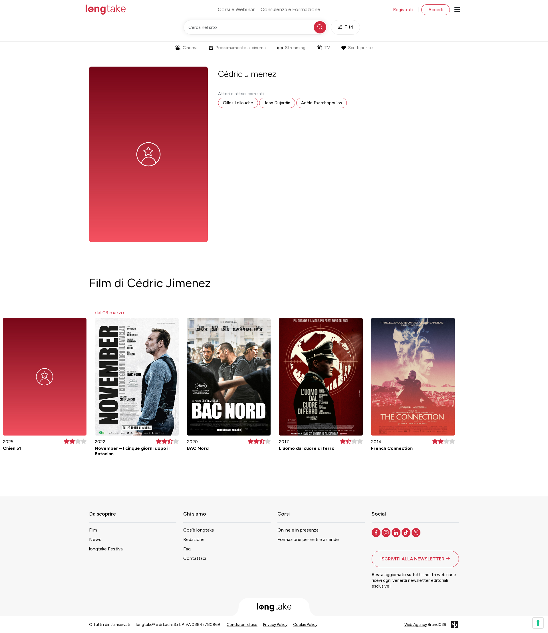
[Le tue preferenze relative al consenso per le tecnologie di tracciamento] (538, 623)
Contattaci (194, 558)
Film (93, 530)
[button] (415, 559)
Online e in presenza (298, 530)
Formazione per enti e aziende (308, 539)
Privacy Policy (275, 624)
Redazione (194, 539)
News (95, 539)
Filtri (348, 27)
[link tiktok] (407, 532)
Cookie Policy (305, 624)
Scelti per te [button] (360, 47)
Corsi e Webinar (236, 9)
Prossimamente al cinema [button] (240, 47)
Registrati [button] (403, 9)
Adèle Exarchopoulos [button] (321, 102)
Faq (187, 549)
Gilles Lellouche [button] (238, 102)
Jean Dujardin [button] (277, 102)
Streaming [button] (295, 47)
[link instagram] (387, 532)
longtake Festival (106, 549)
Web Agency (415, 624)
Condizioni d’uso (242, 624)
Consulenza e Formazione (290, 9)
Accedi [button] (435, 9)
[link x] (417, 532)
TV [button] (327, 47)
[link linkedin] (397, 532)
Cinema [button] (190, 47)
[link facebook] (377, 532)
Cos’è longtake (198, 530)
